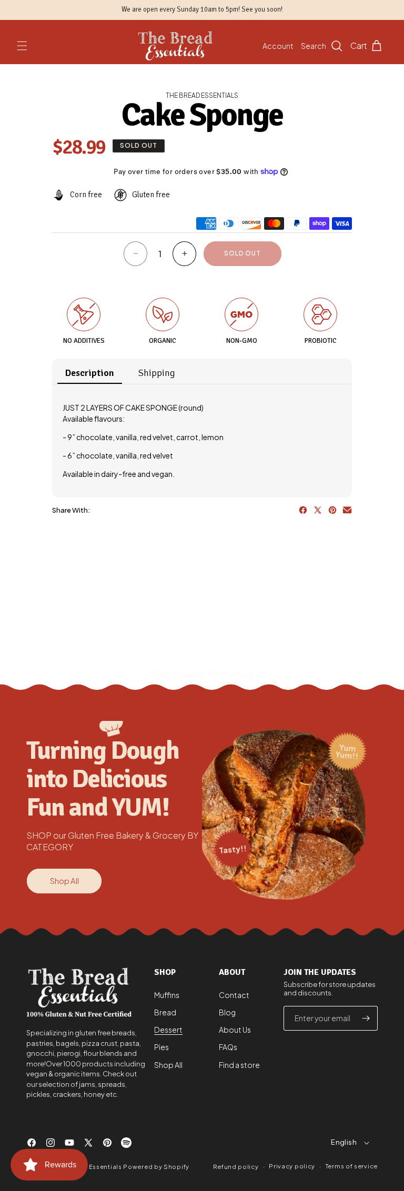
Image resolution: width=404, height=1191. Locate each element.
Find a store (239, 1065)
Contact (234, 995)
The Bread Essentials (88, 1166)
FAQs (228, 1047)
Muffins (166, 995)
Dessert (168, 1029)
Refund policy (235, 1166)
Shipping (156, 373)
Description (89, 373)
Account (278, 45)
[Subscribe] (365, 1018)
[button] (22, 45)
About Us (235, 1029)
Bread (165, 1012)
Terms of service (352, 1166)
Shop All (64, 880)
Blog (227, 1012)
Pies (161, 1047)
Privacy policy (292, 1166)
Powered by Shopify (156, 1166)
